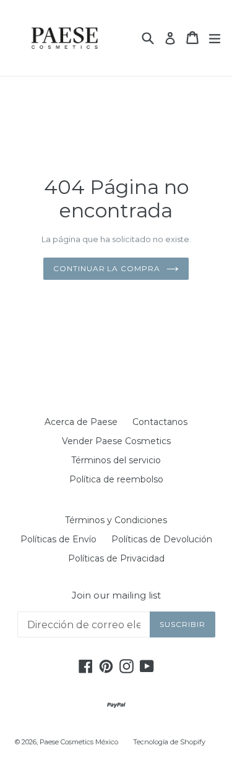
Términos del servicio (116, 460)
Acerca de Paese (81, 421)
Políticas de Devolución (161, 539)
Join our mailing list (116, 595)
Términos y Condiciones (116, 520)
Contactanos (159, 421)
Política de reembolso (116, 479)
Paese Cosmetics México (79, 742)
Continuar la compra (106, 268)
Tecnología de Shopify (169, 742)
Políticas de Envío (58, 539)
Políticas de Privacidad (116, 558)
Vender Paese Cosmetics (116, 441)
